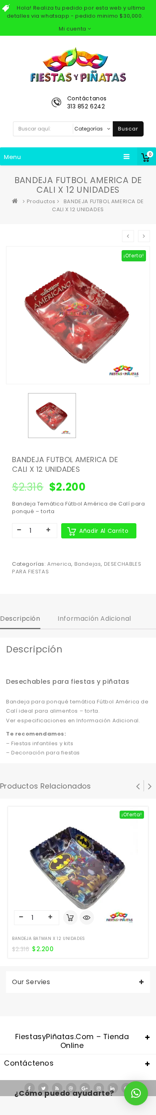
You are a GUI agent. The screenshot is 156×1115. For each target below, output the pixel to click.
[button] (136, 1093)
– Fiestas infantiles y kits (39, 743)
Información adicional (94, 618)
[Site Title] (78, 64)
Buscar (128, 128)
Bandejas (87, 564)
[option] (52, 415)
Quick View (87, 918)
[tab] (20, 619)
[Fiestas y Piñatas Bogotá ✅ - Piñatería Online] (17, 201)
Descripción (20, 618)
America (59, 564)
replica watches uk (49, 1110)
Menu (12, 157)
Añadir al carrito (103, 531)
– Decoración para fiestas (43, 752)
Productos (41, 201)
